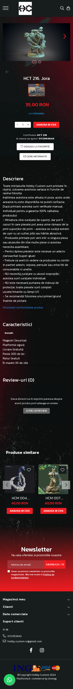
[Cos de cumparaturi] (68, 8)
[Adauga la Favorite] (29, 470)
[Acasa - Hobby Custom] (25, 8)
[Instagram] (42, 650)
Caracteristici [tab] (17, 324)
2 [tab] (39, 62)
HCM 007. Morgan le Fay (53, 498)
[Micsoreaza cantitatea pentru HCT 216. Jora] (17, 125)
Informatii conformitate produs (23, 307)
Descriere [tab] (13, 178)
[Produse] (6, 9)
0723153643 (14, 636)
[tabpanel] (36, 42)
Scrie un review (36, 411)
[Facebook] (31, 650)
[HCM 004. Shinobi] (20, 479)
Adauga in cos (46, 125)
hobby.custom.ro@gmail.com (24, 641)
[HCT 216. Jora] (36, 42)
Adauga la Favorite (36, 147)
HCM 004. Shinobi (20, 498)
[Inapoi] (5, 72)
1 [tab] (34, 62)
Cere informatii (36, 156)
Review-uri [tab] (18, 380)
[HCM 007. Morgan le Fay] (53, 479)
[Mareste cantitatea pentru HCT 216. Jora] (28, 125)
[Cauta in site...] (62, 8)
